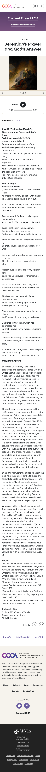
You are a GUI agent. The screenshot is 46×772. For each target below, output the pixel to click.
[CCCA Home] (15, 6)
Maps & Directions (23, 746)
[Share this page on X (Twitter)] (34, 624)
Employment (23, 760)
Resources (38, 685)
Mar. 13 (8, 637)
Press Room (34, 760)
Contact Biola (10, 756)
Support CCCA (23, 713)
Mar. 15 (37, 637)
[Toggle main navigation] (41, 6)
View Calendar (23, 637)
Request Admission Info (25, 756)
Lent (26, 685)
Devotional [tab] (7, 120)
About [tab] (18, 120)
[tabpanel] (23, 373)
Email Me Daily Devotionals (23, 25)
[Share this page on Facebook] (41, 624)
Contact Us (28, 691)
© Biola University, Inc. (23, 749)
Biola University (23, 731)
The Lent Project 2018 (23, 18)
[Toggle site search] (35, 6)
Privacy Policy (18, 764)
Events (15, 691)
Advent (16, 685)
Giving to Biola (12, 760)
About (6, 685)
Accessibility (29, 764)
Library (38, 756)
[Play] (23, 105)
